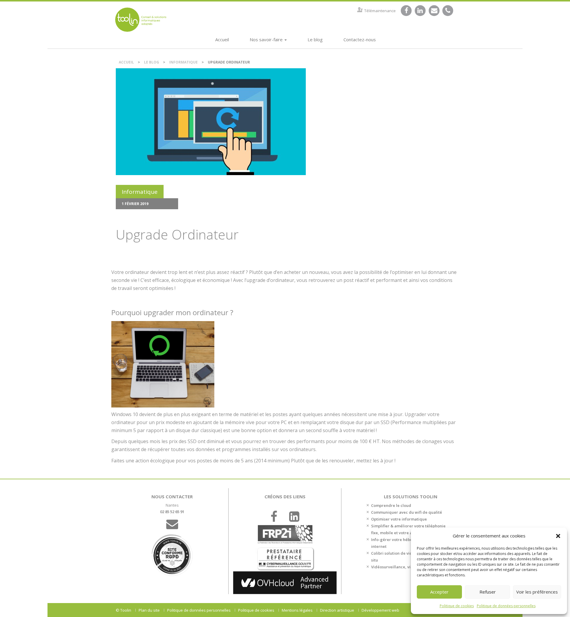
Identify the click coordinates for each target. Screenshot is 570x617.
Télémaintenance (380, 10)
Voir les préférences (537, 592)
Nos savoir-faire (267, 39)
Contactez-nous (359, 39)
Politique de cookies (457, 605)
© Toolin (123, 610)
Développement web (380, 610)
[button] (558, 536)
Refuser (487, 592)
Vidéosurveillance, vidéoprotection (404, 567)
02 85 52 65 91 (172, 511)
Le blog (315, 39)
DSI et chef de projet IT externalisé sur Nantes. (140, 19)
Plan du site (149, 610)
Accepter (439, 592)
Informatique (183, 62)
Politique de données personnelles (506, 605)
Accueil (222, 39)
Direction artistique (337, 610)
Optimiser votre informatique (399, 519)
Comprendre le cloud (391, 505)
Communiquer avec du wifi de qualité (406, 512)
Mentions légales (297, 610)
